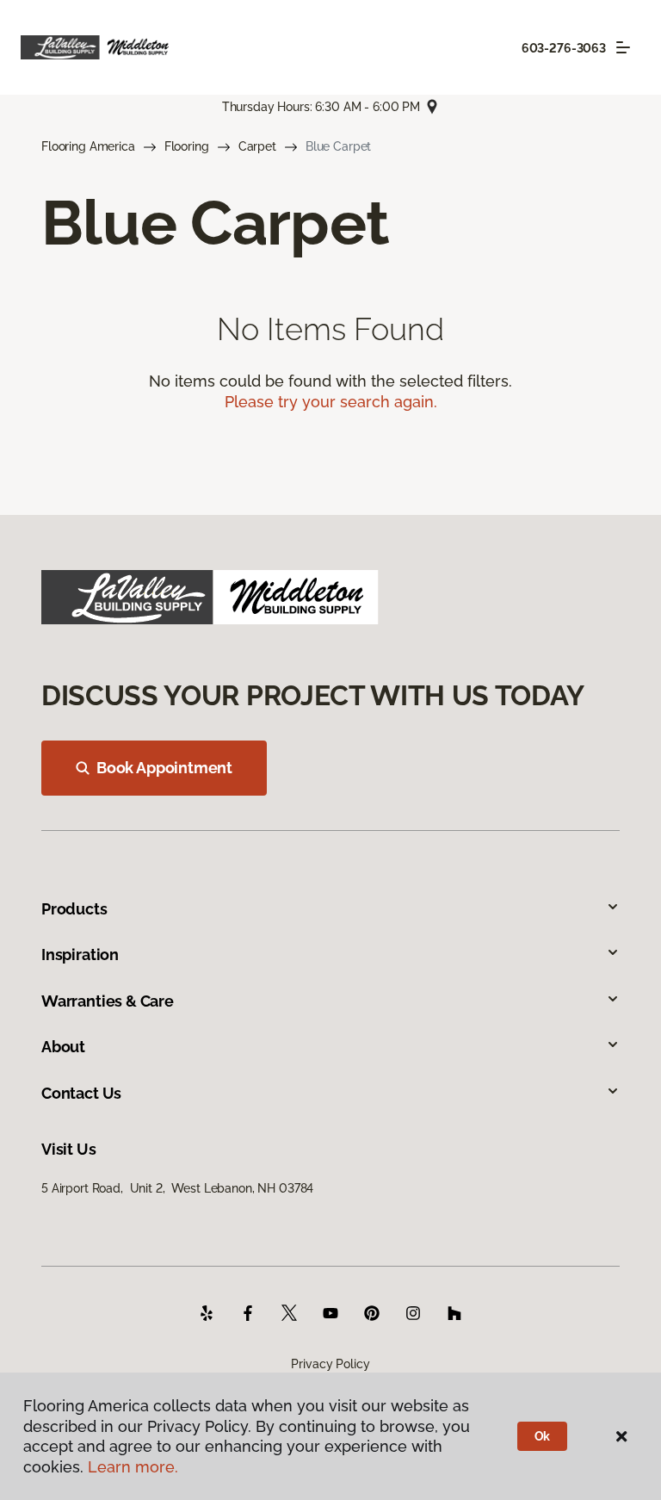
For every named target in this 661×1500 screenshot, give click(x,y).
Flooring (186, 146)
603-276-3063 (564, 48)
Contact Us (81, 1093)
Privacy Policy (330, 1364)
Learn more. (133, 1467)
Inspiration (80, 954)
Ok (542, 1436)
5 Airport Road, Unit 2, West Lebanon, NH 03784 (177, 1188)
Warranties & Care (107, 1001)
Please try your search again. (331, 402)
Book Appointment (164, 768)
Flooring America (88, 146)
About (63, 1047)
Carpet (257, 146)
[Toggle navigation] (623, 47)
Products (74, 909)
